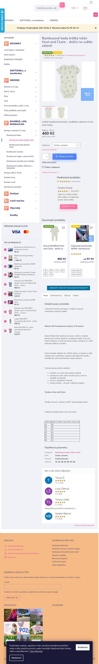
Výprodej (15, 207)
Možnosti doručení (49, 149)
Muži (6, 101)
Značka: (53, 58)
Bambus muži (9, 182)
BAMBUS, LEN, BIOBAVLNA (18, 123)
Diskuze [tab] (67, 295)
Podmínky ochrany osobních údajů (66, 548)
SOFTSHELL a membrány (18, 72)
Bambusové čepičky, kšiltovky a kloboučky (19, 167)
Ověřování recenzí (59, 561)
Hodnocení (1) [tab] (56, 295)
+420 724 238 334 (15, 549)
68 (51, 271)
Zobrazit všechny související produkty (68, 288)
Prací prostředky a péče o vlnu (16, 105)
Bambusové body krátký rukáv (21, 140)
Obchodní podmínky (60, 545)
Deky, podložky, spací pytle (15, 110)
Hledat (62, 4)
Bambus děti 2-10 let (13, 173)
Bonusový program (59, 558)
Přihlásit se (12, 597)
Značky (14, 215)
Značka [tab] (76, 295)
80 (62, 271)
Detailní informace (49, 172)
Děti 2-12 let (9, 91)
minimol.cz (12, 557)
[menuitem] (9, 20)
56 (45, 271)
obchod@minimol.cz (16, 546)
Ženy (6, 96)
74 (57, 271)
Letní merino (17, 200)
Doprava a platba (59, 555)
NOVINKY (15, 43)
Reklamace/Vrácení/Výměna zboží (65, 552)
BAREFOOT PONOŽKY (13, 59)
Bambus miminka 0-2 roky (15, 130)
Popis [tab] (45, 295)
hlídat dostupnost (49, 162)
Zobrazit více (68, 206)
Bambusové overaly (15, 152)
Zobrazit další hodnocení (84, 525)
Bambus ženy (9, 177)
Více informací (36, 651)
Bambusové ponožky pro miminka (20, 161)
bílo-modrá (76, 274)
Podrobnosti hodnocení (75, 55)
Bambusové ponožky (12, 187)
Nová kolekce (9, 55)
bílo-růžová (76, 271)
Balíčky (7, 64)
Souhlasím (83, 647)
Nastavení (16, 657)
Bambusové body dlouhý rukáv (19, 146)
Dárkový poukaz (10, 115)
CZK (73, 8)
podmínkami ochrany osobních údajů (43, 592)
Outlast (14, 193)
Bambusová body (14, 135)
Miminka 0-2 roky (11, 87)
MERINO (15, 80)
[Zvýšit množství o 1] (50, 155)
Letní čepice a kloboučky (14, 50)
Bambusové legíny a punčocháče (20, 156)
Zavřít (55, 215)
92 (51, 274)
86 (45, 274)
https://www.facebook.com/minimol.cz (23, 553)
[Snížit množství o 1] (50, 158)
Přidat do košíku (66, 156)
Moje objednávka (58, 565)
